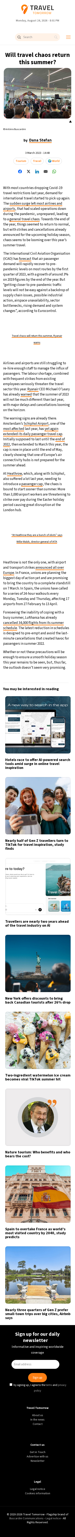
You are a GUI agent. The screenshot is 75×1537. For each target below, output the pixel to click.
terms (49, 801)
